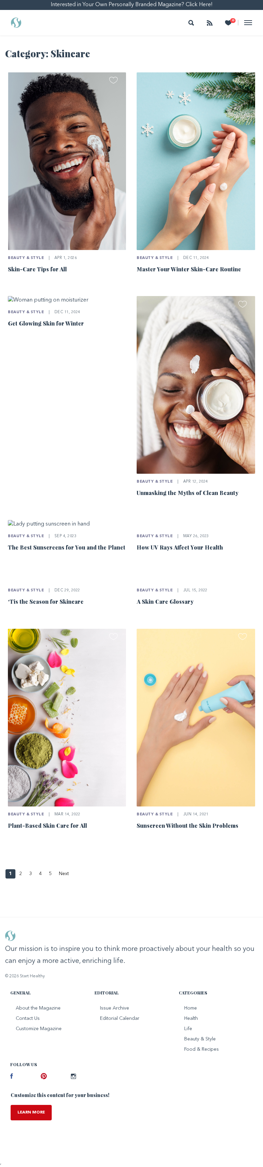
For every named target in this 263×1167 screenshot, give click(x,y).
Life (188, 1028)
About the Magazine (38, 1008)
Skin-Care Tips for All (37, 269)
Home (190, 1008)
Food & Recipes (201, 1049)
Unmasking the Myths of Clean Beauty (187, 492)
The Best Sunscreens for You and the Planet (66, 547)
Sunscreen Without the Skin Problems (187, 825)
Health (191, 1018)
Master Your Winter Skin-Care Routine (189, 269)
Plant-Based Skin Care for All (47, 825)
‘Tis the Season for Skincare (46, 601)
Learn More (31, 1112)
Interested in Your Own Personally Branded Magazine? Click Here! (132, 5)
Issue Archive (114, 1008)
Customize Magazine (39, 1028)
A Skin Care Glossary (165, 601)
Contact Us (28, 1018)
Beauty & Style (26, 258)
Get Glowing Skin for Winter (46, 323)
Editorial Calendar (119, 1018)
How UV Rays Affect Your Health (180, 547)
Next (64, 873)
